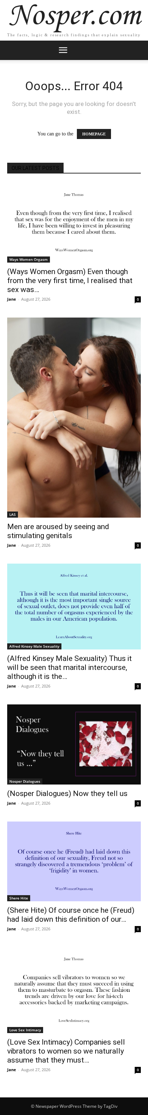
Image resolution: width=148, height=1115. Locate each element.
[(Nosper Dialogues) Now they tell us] (74, 744)
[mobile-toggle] (62, 50)
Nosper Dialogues (24, 781)
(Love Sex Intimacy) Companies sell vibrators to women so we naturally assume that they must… (66, 1051)
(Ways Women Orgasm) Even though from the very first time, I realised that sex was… (70, 280)
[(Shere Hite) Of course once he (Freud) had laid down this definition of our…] (74, 861)
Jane (11, 299)
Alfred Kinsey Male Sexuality (34, 646)
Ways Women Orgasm (28, 259)
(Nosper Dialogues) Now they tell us (67, 793)
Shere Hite (18, 898)
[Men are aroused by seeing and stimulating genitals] (74, 418)
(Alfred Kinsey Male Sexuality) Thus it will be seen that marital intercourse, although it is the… (69, 667)
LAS (12, 514)
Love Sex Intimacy (25, 1029)
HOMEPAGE (94, 134)
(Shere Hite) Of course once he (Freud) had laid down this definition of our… (70, 915)
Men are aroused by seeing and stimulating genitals (58, 531)
